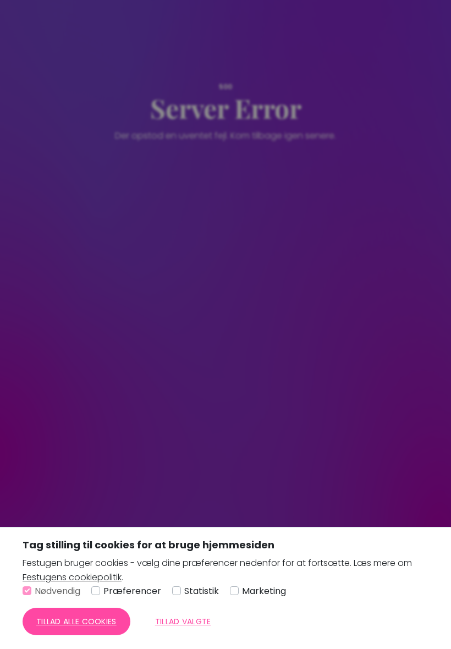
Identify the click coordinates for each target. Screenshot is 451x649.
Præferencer (132, 591)
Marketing (264, 591)
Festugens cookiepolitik (72, 577)
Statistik (201, 591)
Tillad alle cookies (76, 621)
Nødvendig (57, 591)
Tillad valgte (183, 621)
